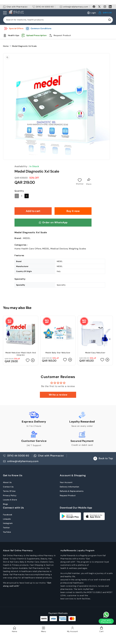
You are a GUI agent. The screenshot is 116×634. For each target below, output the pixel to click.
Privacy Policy (9, 495)
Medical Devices (59, 248)
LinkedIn (7, 519)
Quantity (19, 191)
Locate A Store (10, 500)
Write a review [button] (58, 394)
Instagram (8, 523)
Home (6, 46)
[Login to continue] (80, 180)
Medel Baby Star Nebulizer (57, 352)
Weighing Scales (77, 248)
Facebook (7, 514)
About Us (7, 482)
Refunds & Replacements (71, 491)
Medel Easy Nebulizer (95, 352)
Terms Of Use (9, 491)
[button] (105, 12)
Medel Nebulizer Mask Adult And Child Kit (20, 353)
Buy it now (72, 211)
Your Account (66, 482)
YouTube (7, 532)
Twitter (6, 527)
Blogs (5, 504)
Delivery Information (69, 487)
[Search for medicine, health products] (109, 19)
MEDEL (46, 248)
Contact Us (8, 487)
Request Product (68, 495)
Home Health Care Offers (27, 248)
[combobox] (58, 19)
